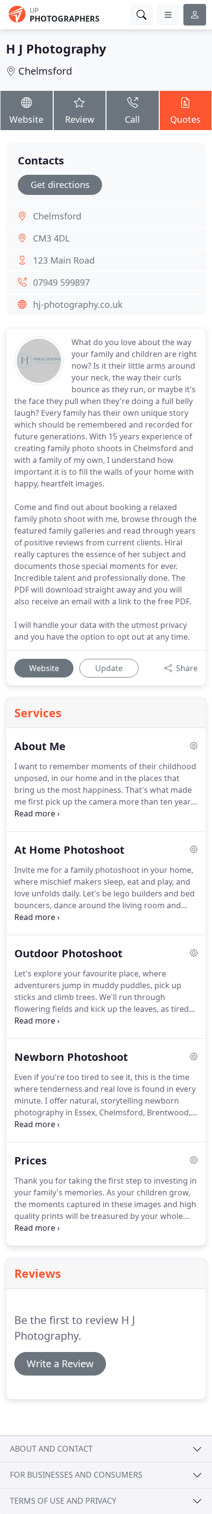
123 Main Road (64, 260)
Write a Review (60, 1363)
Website (26, 119)
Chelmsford (45, 71)
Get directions (60, 184)
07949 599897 (61, 282)
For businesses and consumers (76, 1474)
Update (109, 668)
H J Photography (56, 48)
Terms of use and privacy (63, 1500)
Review (79, 119)
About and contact (51, 1448)
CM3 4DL (51, 238)
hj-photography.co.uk (78, 304)
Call (132, 119)
